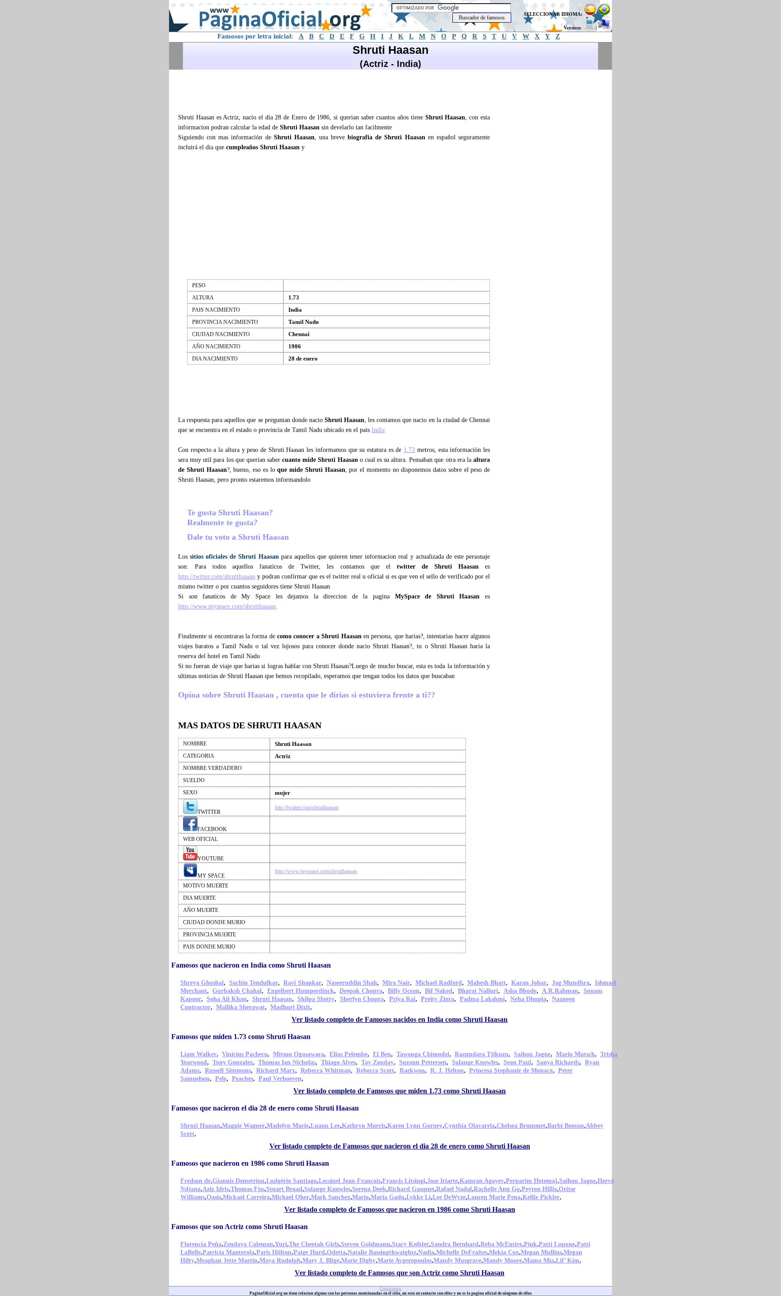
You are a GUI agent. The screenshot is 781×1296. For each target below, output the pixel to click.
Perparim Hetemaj (531, 1180)
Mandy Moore (502, 1260)
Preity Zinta (437, 999)
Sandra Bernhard (455, 1244)
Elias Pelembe (348, 1054)
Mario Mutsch (575, 1054)
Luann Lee (325, 1125)
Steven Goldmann (365, 1244)
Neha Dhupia (528, 999)
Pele (220, 1078)
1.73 (409, 449)
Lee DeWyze (449, 1197)
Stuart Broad (284, 1189)
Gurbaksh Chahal (237, 990)
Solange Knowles (475, 1062)
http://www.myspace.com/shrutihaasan (227, 606)
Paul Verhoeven (280, 1078)
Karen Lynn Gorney (414, 1125)
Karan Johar (528, 982)
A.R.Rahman (560, 990)
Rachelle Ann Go (497, 1189)
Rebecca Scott (375, 1070)
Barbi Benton (565, 1125)
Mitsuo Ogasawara (298, 1054)
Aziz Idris (215, 1189)
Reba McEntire (501, 1244)
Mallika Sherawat (240, 1007)
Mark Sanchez (330, 1197)
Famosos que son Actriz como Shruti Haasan (239, 1226)
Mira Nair (396, 982)
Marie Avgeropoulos (404, 1260)
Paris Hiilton (274, 1252)
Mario (360, 1197)
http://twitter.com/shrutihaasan (216, 576)
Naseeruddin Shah (352, 982)
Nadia (426, 1252)
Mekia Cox (504, 1252)
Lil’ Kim (567, 1260)
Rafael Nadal (454, 1189)
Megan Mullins (541, 1252)
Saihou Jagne (532, 1054)
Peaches (242, 1078)
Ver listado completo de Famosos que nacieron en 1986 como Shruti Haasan (399, 1209)
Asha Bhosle (519, 990)
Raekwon (412, 1070)
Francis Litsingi (403, 1180)
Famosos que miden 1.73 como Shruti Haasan (241, 1036)
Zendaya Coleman (248, 1244)
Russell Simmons (228, 1070)
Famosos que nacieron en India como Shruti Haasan (251, 965)
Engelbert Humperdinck (300, 990)
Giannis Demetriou (238, 1180)
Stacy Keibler (410, 1244)
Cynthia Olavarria (469, 1125)
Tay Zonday (377, 1062)
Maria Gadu (388, 1197)
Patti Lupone (557, 1244)
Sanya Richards (557, 1062)
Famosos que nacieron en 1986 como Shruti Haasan (250, 1163)
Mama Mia (539, 1260)
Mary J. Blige (320, 1260)
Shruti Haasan (272, 999)
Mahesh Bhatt (486, 982)
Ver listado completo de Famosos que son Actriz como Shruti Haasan (399, 1273)
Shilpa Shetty (315, 999)
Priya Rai (402, 999)
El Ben (382, 1054)
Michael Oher (290, 1197)
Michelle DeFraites (461, 1252)
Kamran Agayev (482, 1180)
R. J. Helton (447, 1070)
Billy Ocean (403, 990)
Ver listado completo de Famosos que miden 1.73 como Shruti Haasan (399, 1091)
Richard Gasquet (411, 1189)
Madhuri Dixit (290, 1007)
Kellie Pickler (541, 1197)
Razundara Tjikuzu (481, 1054)
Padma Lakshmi (482, 999)
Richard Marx (275, 1070)
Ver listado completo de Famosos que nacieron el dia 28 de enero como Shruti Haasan (399, 1146)
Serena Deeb (369, 1189)
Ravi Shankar (302, 982)
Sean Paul (517, 1062)
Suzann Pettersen (423, 1062)
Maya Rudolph (280, 1260)
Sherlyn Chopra (362, 999)
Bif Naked (438, 990)
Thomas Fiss (247, 1189)
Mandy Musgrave (457, 1260)
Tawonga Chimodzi (422, 1054)
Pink (530, 1244)
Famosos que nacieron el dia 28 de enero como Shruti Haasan (265, 1108)
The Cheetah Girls (314, 1244)
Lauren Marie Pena (494, 1197)
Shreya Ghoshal (202, 982)
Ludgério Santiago (291, 1180)
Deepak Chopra (360, 990)
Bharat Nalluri (478, 990)
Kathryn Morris (364, 1125)
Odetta (336, 1252)
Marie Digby (358, 1260)
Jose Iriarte (442, 1180)
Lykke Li (418, 1197)
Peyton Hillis (539, 1189)
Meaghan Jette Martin (227, 1260)
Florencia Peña (200, 1244)
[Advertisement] (338, 90)
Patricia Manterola (228, 1252)
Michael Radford (438, 982)
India (378, 430)
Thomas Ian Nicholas (286, 1062)
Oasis (214, 1197)
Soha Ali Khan (227, 999)
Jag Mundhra (570, 982)
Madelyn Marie (288, 1125)
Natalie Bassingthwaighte (382, 1252)
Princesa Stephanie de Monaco (511, 1070)
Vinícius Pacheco (245, 1054)
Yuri (281, 1244)
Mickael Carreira (246, 1197)
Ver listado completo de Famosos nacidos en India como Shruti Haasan (400, 1019)
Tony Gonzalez (232, 1062)
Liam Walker (198, 1054)
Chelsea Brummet (521, 1125)
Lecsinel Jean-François (350, 1180)
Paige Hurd (309, 1252)
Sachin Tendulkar (253, 982)
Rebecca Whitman (326, 1070)
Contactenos (390, 1289)
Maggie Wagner (243, 1125)
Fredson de (195, 1180)
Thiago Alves (338, 1062)
